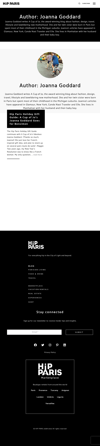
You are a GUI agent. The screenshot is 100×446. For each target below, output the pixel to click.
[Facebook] (35, 345)
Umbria (50, 397)
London (40, 397)
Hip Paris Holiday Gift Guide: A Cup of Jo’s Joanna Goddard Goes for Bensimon (25, 118)
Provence (43, 390)
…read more (37, 154)
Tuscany (54, 390)
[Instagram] (50, 345)
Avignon (65, 390)
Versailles (50, 403)
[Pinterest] (57, 345)
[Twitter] (42, 345)
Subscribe (86, 3)
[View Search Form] (79, 3)
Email (35, 332)
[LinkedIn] (64, 345)
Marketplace (50, 378)
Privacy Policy (50, 352)
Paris (33, 390)
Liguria (60, 397)
